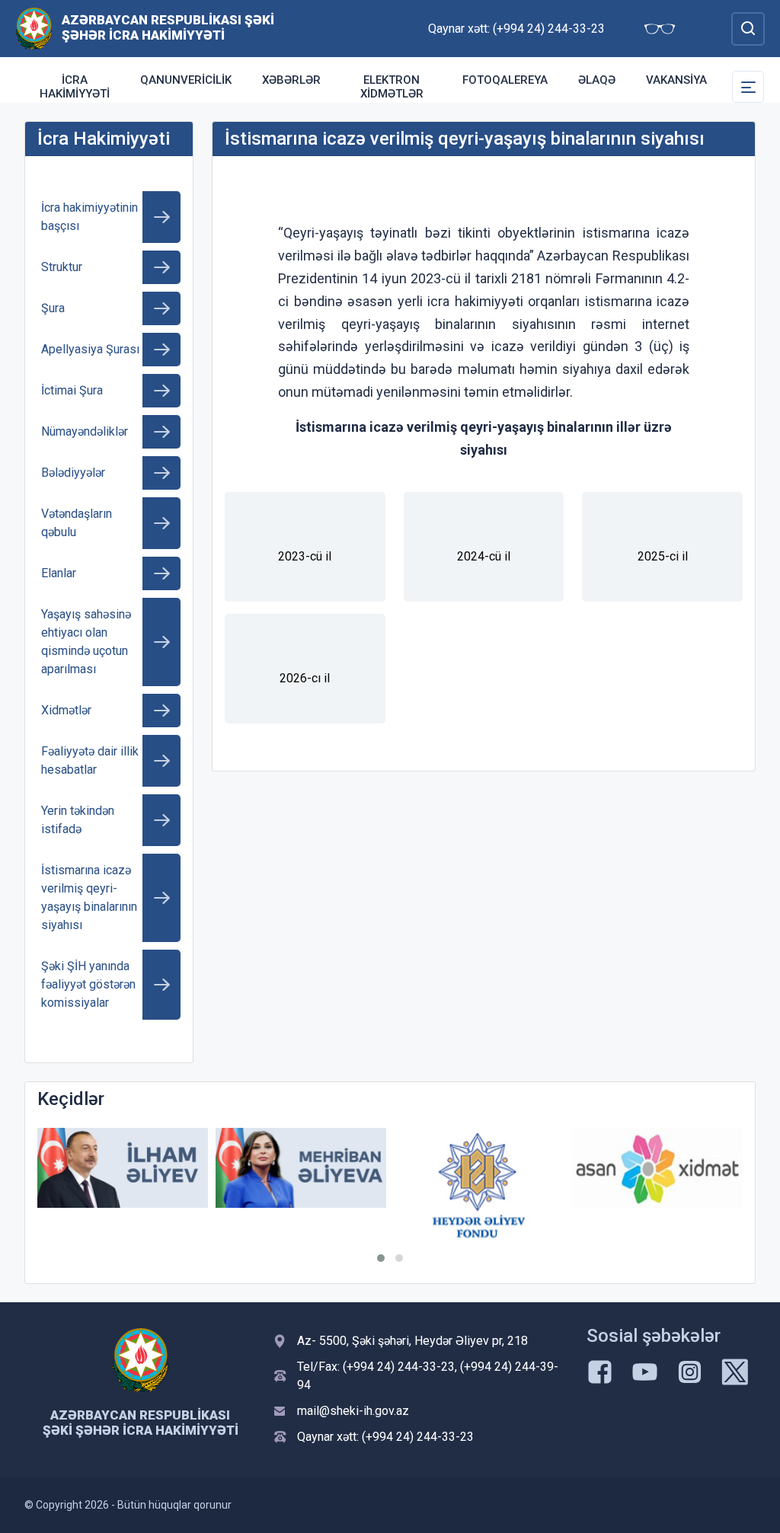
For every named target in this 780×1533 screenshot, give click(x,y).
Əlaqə (596, 80)
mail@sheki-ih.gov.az (353, 1411)
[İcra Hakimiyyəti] (34, 28)
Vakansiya (676, 80)
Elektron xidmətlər (392, 87)
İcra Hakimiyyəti (75, 87)
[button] (381, 1258)
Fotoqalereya (505, 80)
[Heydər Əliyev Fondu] (479, 1185)
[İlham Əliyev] (122, 1168)
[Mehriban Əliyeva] (301, 1168)
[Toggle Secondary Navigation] (748, 87)
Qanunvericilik (186, 80)
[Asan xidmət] (657, 1168)
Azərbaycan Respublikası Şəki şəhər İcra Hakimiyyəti (168, 27)
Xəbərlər (291, 80)
